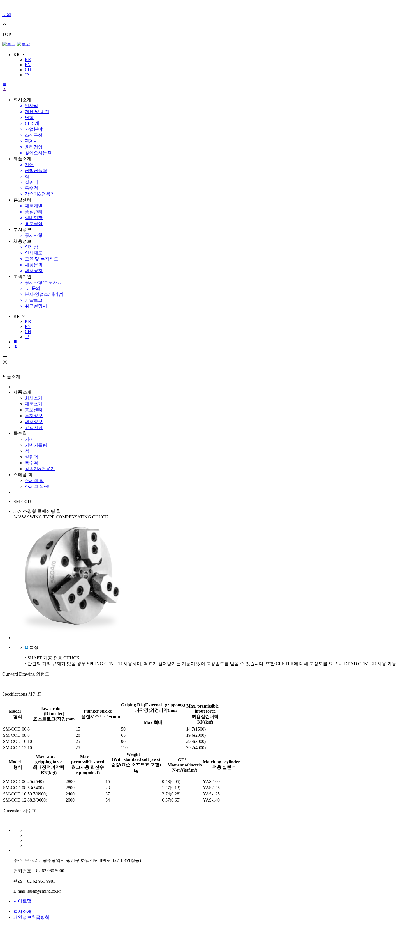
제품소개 (34, 176)
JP (27, 74)
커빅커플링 (36, 445)
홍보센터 (28, 212)
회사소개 (32, 126)
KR (28, 59)
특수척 (31, 462)
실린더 (31, 457)
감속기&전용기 (40, 468)
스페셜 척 (34, 480)
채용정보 (35, 256)
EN (28, 64)
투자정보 (28, 232)
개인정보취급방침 (31, 917)
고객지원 (38, 291)
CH (28, 69)
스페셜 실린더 (39, 486)
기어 (29, 439)
